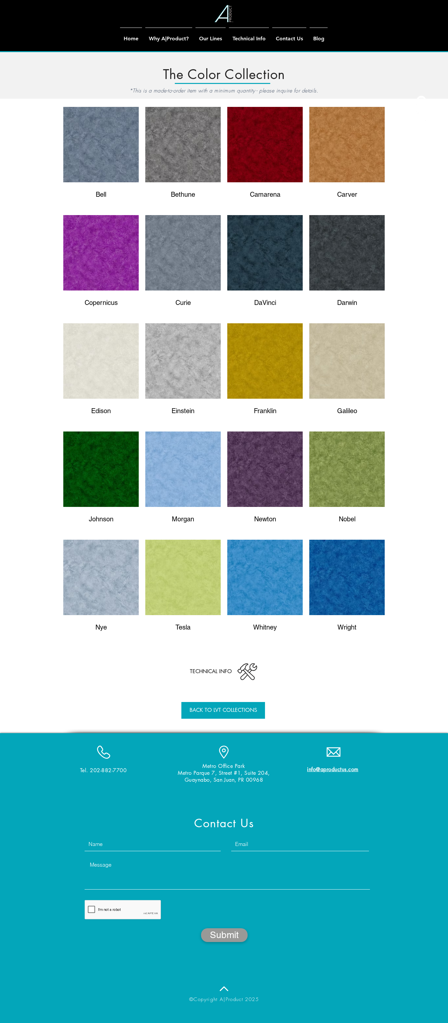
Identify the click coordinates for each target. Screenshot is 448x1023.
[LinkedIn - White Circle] (421, 116)
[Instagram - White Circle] (421, 100)
